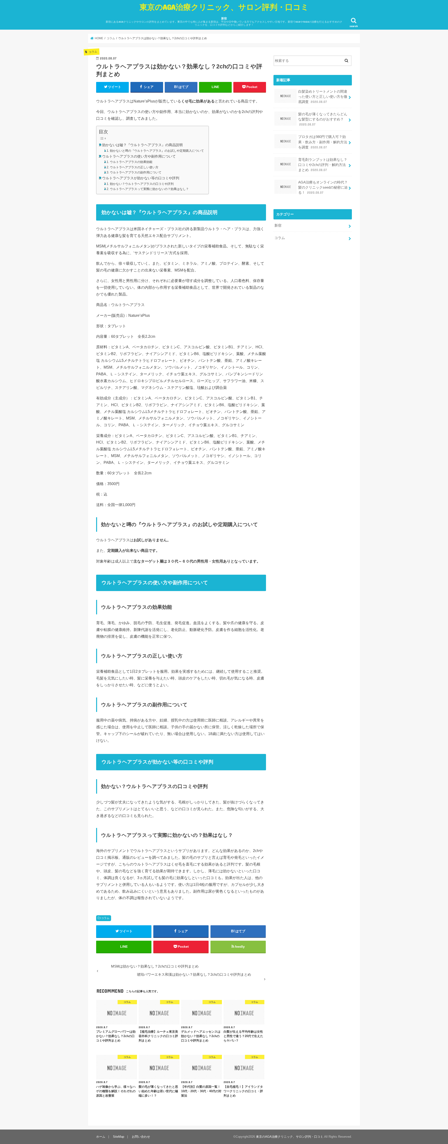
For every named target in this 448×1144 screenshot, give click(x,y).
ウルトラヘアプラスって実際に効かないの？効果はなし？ (149, 189)
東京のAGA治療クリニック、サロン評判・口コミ (224, 6)
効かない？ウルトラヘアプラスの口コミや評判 (142, 184)
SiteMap (118, 1136)
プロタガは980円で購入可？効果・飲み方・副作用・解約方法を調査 (322, 142)
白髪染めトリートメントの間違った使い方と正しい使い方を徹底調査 (322, 97)
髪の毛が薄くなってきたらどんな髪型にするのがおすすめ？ (322, 119)
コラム (105, 918)
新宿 (224, 21)
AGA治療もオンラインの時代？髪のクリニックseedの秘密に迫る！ (323, 187)
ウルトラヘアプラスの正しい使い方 (134, 167)
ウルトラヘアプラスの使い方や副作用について (139, 156)
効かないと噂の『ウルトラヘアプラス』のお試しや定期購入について (157, 150)
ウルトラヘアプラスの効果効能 (131, 162)
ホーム (100, 1136)
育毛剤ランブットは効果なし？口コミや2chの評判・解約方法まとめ (322, 165)
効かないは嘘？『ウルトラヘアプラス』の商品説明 (142, 145)
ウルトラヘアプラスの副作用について (135, 172)
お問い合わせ (141, 1136)
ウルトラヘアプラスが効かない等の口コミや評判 (140, 178)
